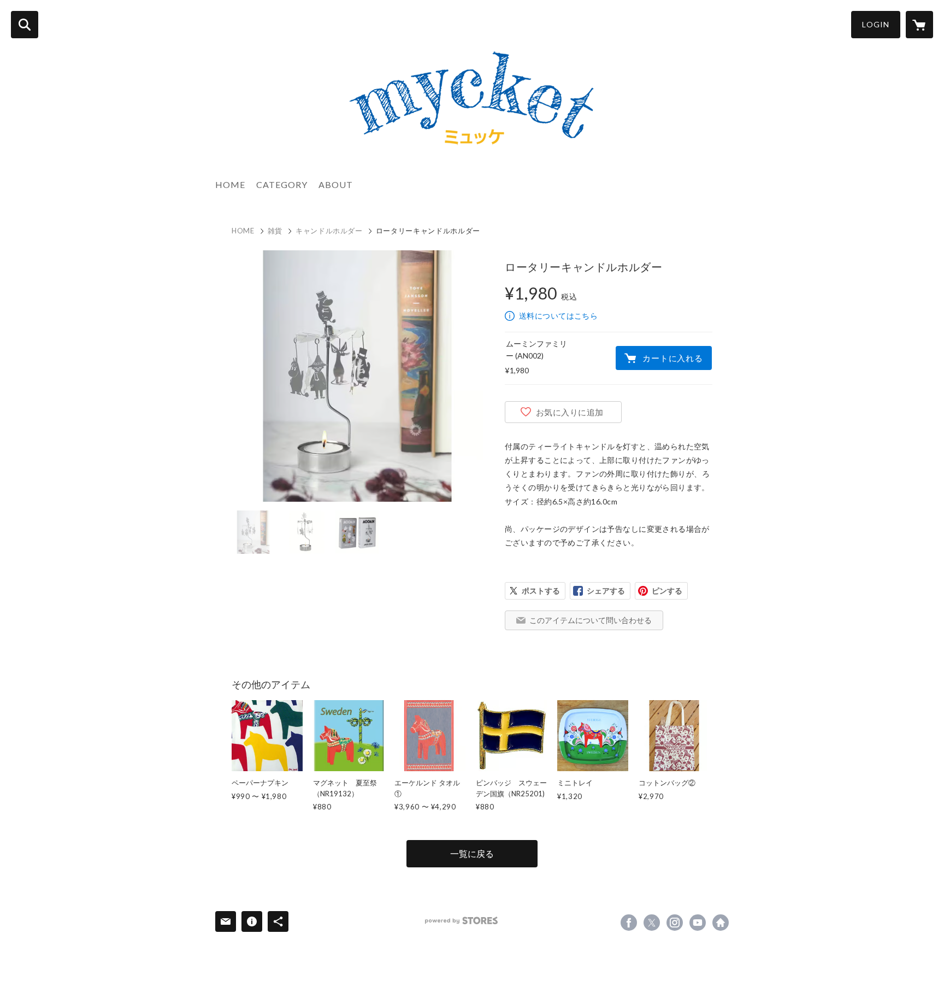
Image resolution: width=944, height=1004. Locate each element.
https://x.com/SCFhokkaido (652, 922)
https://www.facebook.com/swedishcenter (629, 922)
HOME (230, 184)
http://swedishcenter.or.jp (720, 922)
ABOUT (335, 184)
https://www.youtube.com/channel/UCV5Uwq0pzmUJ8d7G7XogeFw (697, 922)
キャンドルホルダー (329, 230)
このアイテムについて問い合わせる (590, 620)
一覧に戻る (472, 853)
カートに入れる (672, 358)
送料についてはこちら (558, 315)
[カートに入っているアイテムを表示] (919, 24)
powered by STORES (461, 921)
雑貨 (275, 230)
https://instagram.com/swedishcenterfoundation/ (674, 922)
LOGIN (875, 24)
